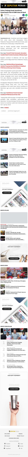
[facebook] (23, 15)
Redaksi (7, 107)
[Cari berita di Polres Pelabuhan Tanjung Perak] (26, 6)
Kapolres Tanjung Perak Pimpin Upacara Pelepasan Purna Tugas (16, 293)
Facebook (8, 443)
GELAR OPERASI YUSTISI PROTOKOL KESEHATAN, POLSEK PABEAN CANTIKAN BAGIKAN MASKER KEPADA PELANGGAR (14, 227)
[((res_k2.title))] (14, 273)
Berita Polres (6, 14)
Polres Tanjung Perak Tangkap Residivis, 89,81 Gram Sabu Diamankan (14, 344)
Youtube (21, 446)
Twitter (21, 443)
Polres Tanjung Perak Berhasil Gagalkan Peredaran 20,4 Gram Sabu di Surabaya (16, 349)
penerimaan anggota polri (14, 111)
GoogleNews (8, 448)
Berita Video (3, 279)
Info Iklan (7, 436)
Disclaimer (7, 433)
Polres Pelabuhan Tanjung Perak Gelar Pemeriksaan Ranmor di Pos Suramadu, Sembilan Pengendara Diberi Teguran (16, 355)
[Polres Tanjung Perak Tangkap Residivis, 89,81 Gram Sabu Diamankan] (14, 333)
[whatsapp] (26, 15)
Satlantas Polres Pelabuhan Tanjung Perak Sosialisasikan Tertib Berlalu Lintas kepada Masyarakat (16, 361)
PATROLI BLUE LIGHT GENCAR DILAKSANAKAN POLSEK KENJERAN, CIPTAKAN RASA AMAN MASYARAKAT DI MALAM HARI (15, 239)
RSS (21, 448)
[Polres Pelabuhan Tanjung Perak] (14, 5)
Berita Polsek (3, 224)
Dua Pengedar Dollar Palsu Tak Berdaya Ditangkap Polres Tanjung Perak (13, 281)
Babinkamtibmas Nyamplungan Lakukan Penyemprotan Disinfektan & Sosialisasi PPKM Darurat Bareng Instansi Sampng (13, 66)
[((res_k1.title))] (14, 217)
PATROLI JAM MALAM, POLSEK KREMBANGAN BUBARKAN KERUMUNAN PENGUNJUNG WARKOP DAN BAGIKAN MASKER (15, 233)
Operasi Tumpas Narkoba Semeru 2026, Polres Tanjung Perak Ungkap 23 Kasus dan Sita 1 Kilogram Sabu (18, 140)
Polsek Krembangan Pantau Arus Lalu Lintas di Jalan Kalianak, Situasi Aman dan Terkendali (17, 173)
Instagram (8, 446)
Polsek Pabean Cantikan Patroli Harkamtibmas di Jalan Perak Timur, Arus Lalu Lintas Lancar (17, 164)
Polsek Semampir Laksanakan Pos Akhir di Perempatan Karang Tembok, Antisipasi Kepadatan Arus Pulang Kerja (18, 131)
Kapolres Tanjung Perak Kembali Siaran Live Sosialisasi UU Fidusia (15, 287)
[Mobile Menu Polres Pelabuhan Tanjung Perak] (2, 6)
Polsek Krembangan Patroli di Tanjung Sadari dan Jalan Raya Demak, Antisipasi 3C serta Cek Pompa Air (18, 156)
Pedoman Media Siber (14, 438)
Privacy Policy (20, 436)
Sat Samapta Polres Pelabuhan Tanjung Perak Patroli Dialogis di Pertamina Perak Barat (15, 367)
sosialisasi (3, 111)
